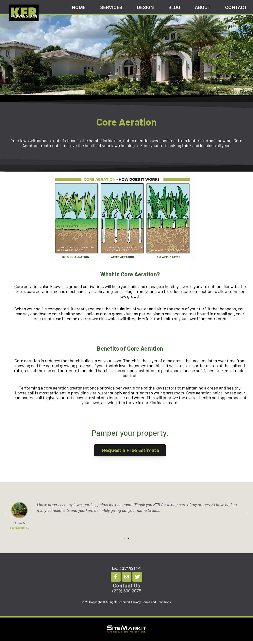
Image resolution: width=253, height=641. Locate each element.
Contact (236, 7)
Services (111, 7)
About (203, 7)
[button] (6, 514)
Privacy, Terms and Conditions (151, 602)
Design (145, 7)
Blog (174, 7)
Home (79, 7)
